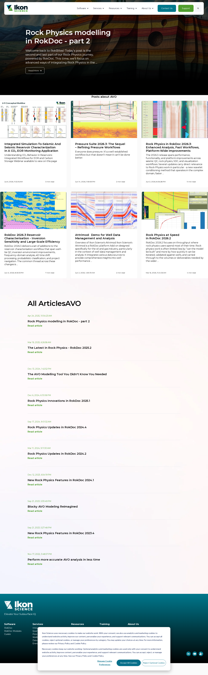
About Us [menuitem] (133, 624)
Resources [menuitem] (77, 624)
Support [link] (186, 8)
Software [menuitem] (9, 624)
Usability (163, 17)
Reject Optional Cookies (154, 663)
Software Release (134, 17)
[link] (17, 8)
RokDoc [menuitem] (8, 628)
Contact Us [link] (166, 8)
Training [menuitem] (104, 624)
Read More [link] (33, 70)
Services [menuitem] (38, 624)
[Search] (198, 8)
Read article (35, 325)
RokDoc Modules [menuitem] (12, 631)
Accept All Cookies (128, 663)
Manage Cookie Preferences (104, 663)
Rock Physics (151, 17)
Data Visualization (179, 17)
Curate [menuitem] (7, 634)
